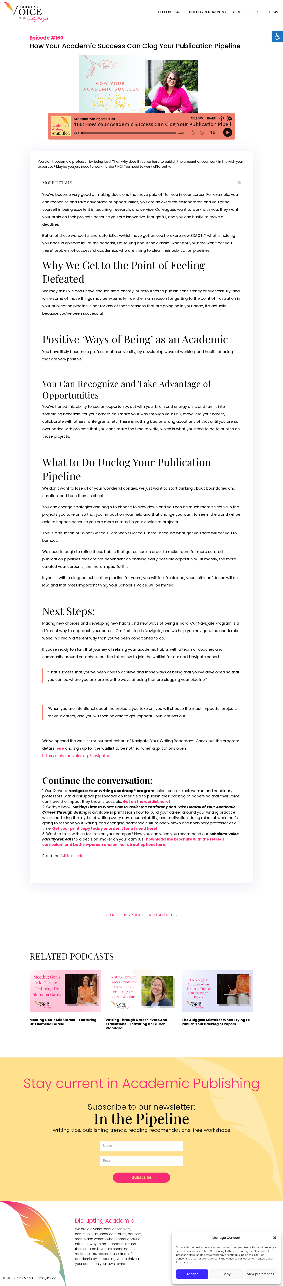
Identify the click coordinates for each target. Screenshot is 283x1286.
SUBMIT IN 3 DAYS (169, 12)
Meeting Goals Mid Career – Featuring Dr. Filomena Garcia (63, 1022)
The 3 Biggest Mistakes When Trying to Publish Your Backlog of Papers (216, 1022)
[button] (277, 36)
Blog (254, 12)
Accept (192, 1274)
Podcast (272, 12)
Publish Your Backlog (207, 12)
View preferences (260, 1274)
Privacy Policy (46, 1278)
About (237, 12)
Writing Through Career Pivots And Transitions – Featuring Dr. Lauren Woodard (136, 1024)
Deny (227, 1274)
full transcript (72, 855)
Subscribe (141, 1177)
